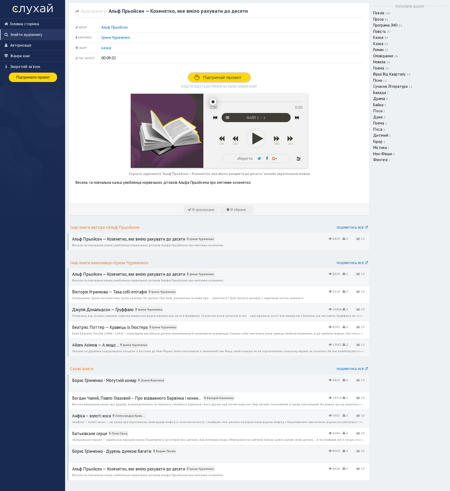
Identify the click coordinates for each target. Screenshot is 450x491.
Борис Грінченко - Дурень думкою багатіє (104, 447)
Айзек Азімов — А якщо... (89, 341)
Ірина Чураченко (115, 37)
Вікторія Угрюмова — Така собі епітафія (101, 288)
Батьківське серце (83, 430)
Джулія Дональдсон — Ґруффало (96, 306)
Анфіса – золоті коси (86, 412)
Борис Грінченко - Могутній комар (96, 377)
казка (106, 47)
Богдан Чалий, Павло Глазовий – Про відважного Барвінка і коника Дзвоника (133, 394)
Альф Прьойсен (114, 27)
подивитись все (351, 227)
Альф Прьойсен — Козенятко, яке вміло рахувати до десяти (119, 235)
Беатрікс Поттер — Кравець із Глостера (102, 324)
